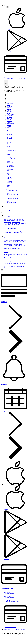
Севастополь (10, 165)
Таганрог (9, 170)
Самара (8, 161)
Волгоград (9, 118)
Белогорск (9, 111)
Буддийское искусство (12, 201)
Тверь (8, 171)
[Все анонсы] (15, 459)
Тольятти (9, 173)
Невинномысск (10, 149)
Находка (9, 147)
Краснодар (9, 137)
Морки (8, 145)
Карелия (9, 131)
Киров (8, 133)
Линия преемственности (13, 194)
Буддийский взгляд (11, 191)
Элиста (8, 185)
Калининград (10, 129)
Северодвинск (10, 166)
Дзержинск (9, 122)
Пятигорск (9, 157)
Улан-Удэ (9, 177)
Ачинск (9, 107)
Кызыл (8, 139)
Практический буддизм (12, 198)
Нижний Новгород (11, 150)
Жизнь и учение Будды (12, 190)
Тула (8, 175)
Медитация (9, 197)
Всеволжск (9, 121)
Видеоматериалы (11, 205)
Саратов (9, 163)
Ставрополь (10, 169)
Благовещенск (10, 114)
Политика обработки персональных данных (15, 629)
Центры (6, 84)
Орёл (8, 153)
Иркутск (9, 126)
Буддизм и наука (11, 199)
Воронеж (9, 119)
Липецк (9, 141)
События (6, 207)
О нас (5, 206)
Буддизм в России (11, 193)
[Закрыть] (8, 7)
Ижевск (9, 125)
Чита (8, 183)
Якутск (8, 186)
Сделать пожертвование (10, 77)
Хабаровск (9, 181)
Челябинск (9, 182)
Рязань (8, 159)
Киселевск (9, 134)
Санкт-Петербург (11, 162)
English (5, 4)
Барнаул (9, 109)
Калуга (8, 130)
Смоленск (9, 167)
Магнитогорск (10, 143)
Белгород (9, 110)
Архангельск (10, 103)
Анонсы (9, 210)
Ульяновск (9, 178)
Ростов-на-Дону (11, 158)
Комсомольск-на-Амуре (13, 135)
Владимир (9, 117)
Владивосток (10, 115)
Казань (8, 127)
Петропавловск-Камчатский (14, 155)
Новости (9, 209)
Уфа (8, 179)
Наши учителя (10, 195)
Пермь (8, 154)
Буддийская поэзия (11, 202)
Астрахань (9, 106)
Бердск (8, 113)
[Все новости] (15, 352)
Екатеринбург (10, 123)
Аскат (8, 105)
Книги (8, 203)
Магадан (9, 142)
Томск (8, 174)
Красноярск (10, 138)
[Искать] (7, 7)
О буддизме (6, 189)
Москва (8, 146)
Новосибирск (10, 151)
